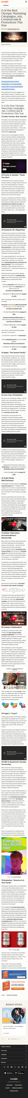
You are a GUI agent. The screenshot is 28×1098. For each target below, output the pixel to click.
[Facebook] (4, 1067)
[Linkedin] (18, 1067)
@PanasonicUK (7, 317)
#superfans (4, 304)
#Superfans (19, 286)
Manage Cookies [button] (14, 1090)
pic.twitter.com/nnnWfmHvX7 (16, 343)
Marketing (5, 5)
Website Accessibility (17, 1088)
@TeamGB (10, 284)
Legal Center (9, 1085)
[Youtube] (11, 1067)
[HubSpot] (14, 1079)
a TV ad (19, 691)
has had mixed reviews (18, 907)
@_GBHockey (17, 304)
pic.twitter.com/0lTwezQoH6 (16, 469)
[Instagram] (7, 1067)
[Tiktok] (26, 1067)
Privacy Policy (18, 1085)
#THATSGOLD (5, 467)
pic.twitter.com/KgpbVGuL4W (14, 290)
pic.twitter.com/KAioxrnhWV (14, 308)
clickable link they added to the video (11, 204)
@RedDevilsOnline (11, 339)
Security (8, 1088)
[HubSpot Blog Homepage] (4, 2)
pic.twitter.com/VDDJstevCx (14, 321)
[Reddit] (22, 1067)
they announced (5, 247)
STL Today (17, 949)
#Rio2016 (5, 343)
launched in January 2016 (11, 412)
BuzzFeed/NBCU (17, 877)
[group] (14, 1021)
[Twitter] (15, 1067)
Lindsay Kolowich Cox (13, 29)
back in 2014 (12, 132)
